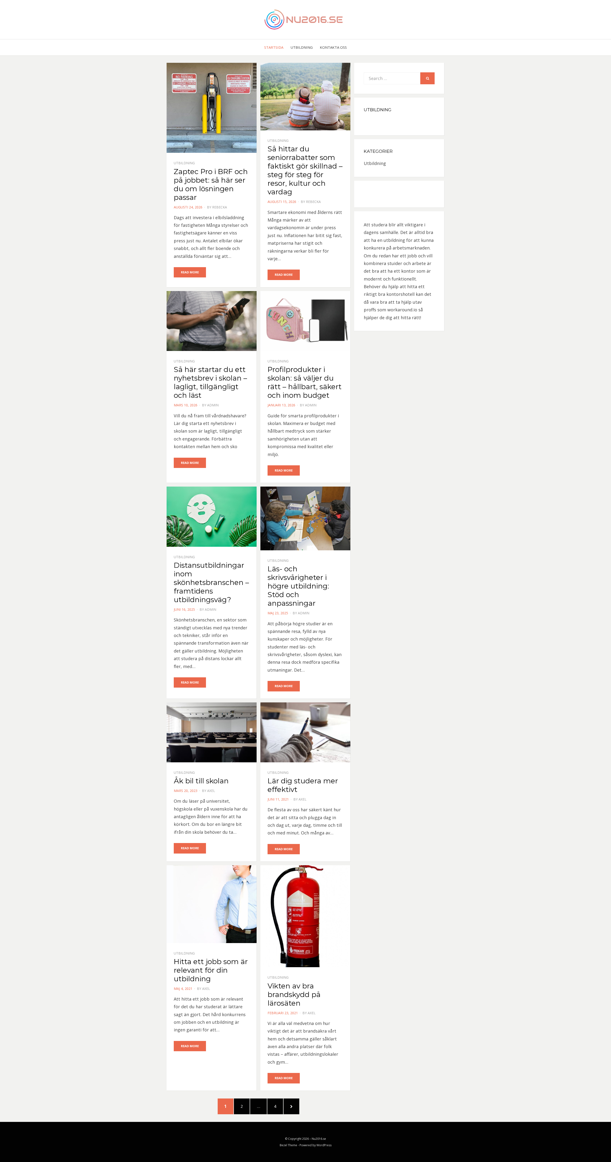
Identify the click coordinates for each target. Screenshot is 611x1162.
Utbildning (301, 47)
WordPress (324, 1145)
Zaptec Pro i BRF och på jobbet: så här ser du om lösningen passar (211, 184)
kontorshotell (400, 294)
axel (211, 790)
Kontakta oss (333, 47)
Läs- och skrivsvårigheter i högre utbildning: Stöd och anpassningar (298, 586)
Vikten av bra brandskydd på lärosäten (294, 995)
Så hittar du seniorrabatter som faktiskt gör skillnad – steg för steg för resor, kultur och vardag (305, 170)
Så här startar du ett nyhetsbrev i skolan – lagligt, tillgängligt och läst (210, 382)
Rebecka (219, 207)
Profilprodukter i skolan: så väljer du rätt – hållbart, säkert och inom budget (305, 382)
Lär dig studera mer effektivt (303, 785)
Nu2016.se (319, 1139)
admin (213, 405)
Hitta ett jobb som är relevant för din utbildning (211, 970)
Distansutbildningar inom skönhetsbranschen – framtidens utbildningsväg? (211, 582)
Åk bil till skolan (201, 780)
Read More (190, 272)
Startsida (273, 47)
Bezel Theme (288, 1145)
